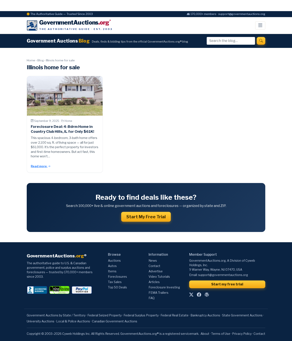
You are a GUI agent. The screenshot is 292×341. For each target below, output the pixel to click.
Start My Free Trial (146, 216)
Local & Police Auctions (73, 321)
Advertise (156, 271)
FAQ (152, 298)
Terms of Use (220, 333)
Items (112, 271)
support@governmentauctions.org (223, 275)
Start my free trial (227, 284)
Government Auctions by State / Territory (56, 315)
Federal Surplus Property (141, 315)
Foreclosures (117, 276)
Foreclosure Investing (164, 287)
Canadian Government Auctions (114, 321)
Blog (40, 60)
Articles (154, 282)
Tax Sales (115, 282)
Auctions (114, 260)
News (153, 260)
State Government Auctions (242, 315)
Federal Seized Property (104, 315)
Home (31, 60)
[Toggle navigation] (260, 25)
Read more (39, 166)
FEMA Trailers (158, 292)
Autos (112, 266)
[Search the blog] (261, 41)
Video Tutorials (159, 276)
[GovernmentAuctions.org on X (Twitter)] (191, 295)
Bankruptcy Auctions (205, 315)
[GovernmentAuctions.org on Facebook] (199, 295)
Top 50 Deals (117, 287)
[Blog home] (207, 295)
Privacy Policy (242, 333)
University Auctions (40, 321)
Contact (154, 266)
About (205, 333)
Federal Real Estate (175, 315)
